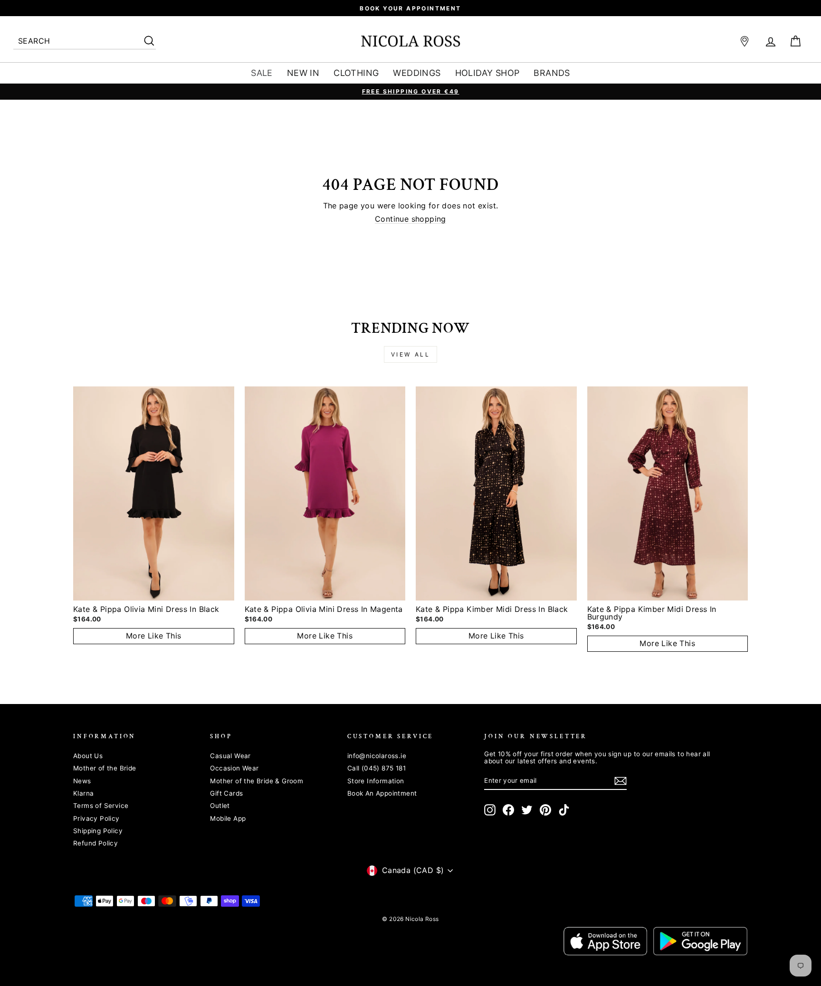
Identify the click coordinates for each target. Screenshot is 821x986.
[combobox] (84, 41)
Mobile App (228, 818)
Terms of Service (100, 805)
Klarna (83, 793)
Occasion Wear (234, 768)
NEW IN (303, 73)
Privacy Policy (96, 818)
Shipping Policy (98, 831)
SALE (262, 73)
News (82, 781)
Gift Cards (226, 793)
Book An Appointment (382, 793)
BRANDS (552, 73)
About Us (88, 756)
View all (410, 354)
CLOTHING (356, 73)
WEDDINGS (416, 73)
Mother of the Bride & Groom (256, 781)
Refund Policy (95, 843)
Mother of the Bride (104, 768)
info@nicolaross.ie (376, 756)
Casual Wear (230, 756)
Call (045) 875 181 (376, 768)
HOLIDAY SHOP (487, 73)
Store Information (375, 781)
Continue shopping (410, 219)
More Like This (153, 635)
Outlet (219, 805)
